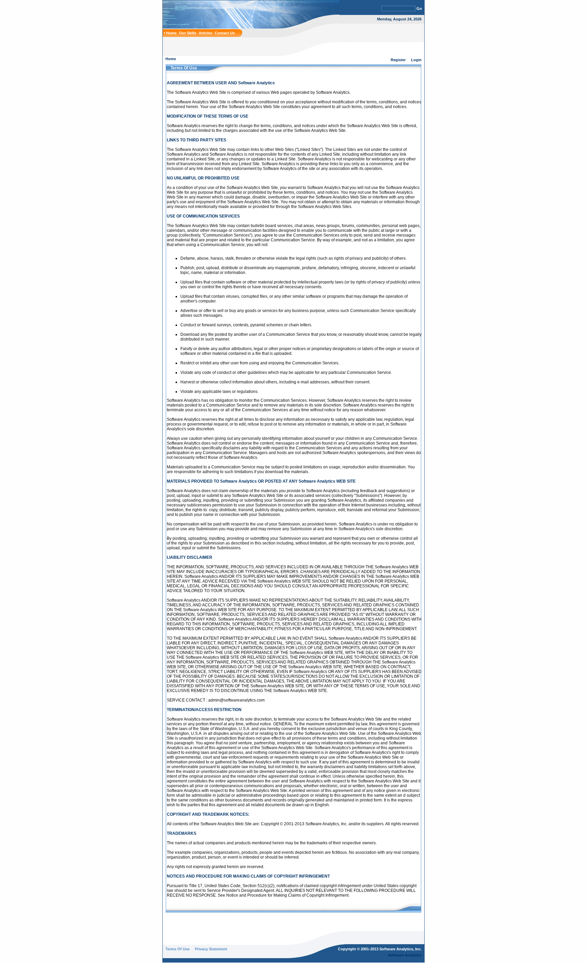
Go (419, 8)
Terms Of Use (177, 949)
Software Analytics (405, 955)
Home (170, 59)
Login (416, 60)
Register (398, 60)
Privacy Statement (211, 949)
